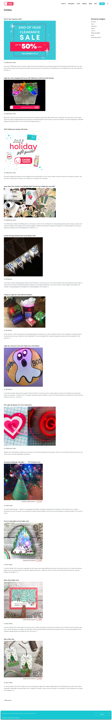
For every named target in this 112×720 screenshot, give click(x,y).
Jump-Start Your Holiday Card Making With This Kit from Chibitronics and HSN (29, 186)
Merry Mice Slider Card (11, 580)
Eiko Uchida (9, 564)
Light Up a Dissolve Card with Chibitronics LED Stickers (22, 346)
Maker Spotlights (95, 33)
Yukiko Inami (9, 505)
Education (71, 3)
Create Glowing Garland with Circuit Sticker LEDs (20, 236)
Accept (102, 714)
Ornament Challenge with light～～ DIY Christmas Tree (22, 462)
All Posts (93, 21)
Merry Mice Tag (9, 639)
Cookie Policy (4, 717)
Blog (90, 3)
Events (93, 28)
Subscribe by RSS (96, 37)
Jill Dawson (9, 279)
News (92, 35)
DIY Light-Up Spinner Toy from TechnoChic (18, 405)
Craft (78, 3)
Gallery (84, 3)
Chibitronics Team (11, 62)
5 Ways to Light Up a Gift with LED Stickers (18, 295)
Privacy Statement (10, 717)
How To (63, 3)
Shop (102, 3)
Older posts (8, 700)
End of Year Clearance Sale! (13, 19)
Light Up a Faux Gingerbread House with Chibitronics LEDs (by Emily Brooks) (29, 78)
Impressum (17, 717)
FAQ (95, 3)
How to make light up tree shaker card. (16, 521)
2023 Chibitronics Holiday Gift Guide (15, 129)
